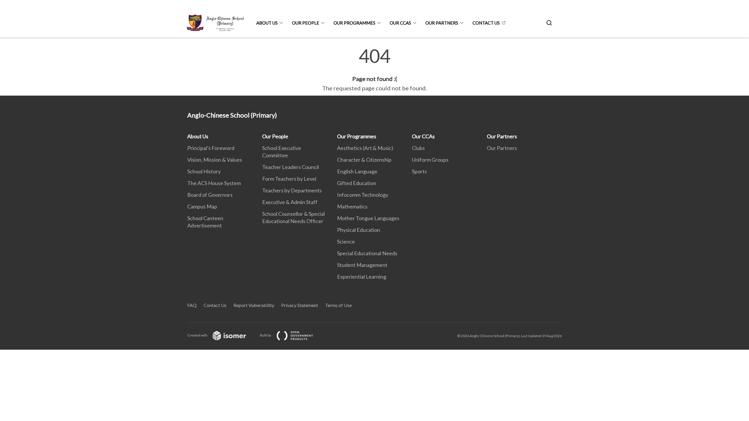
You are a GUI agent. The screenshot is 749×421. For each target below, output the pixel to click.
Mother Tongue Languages (368, 218)
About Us (267, 22)
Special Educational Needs (367, 253)
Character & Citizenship (364, 159)
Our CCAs (400, 22)
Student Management (362, 265)
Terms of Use (338, 305)
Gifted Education (356, 183)
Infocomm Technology (362, 194)
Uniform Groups (430, 159)
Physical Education (358, 230)
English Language (357, 171)
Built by (266, 335)
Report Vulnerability (253, 305)
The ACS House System (214, 183)
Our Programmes (354, 22)
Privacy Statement (299, 305)
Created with (197, 335)
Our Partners (441, 22)
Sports (419, 171)
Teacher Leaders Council (290, 167)
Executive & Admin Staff (289, 202)
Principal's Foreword (210, 148)
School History (204, 171)
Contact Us (486, 22)
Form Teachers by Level (289, 178)
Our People (305, 22)
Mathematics (352, 206)
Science (346, 241)
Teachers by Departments (292, 190)
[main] (374, 69)
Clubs (418, 148)
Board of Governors (210, 194)
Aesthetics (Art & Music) (365, 148)
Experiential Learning (361, 276)
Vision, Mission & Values (214, 159)
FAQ (192, 305)
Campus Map (202, 206)
